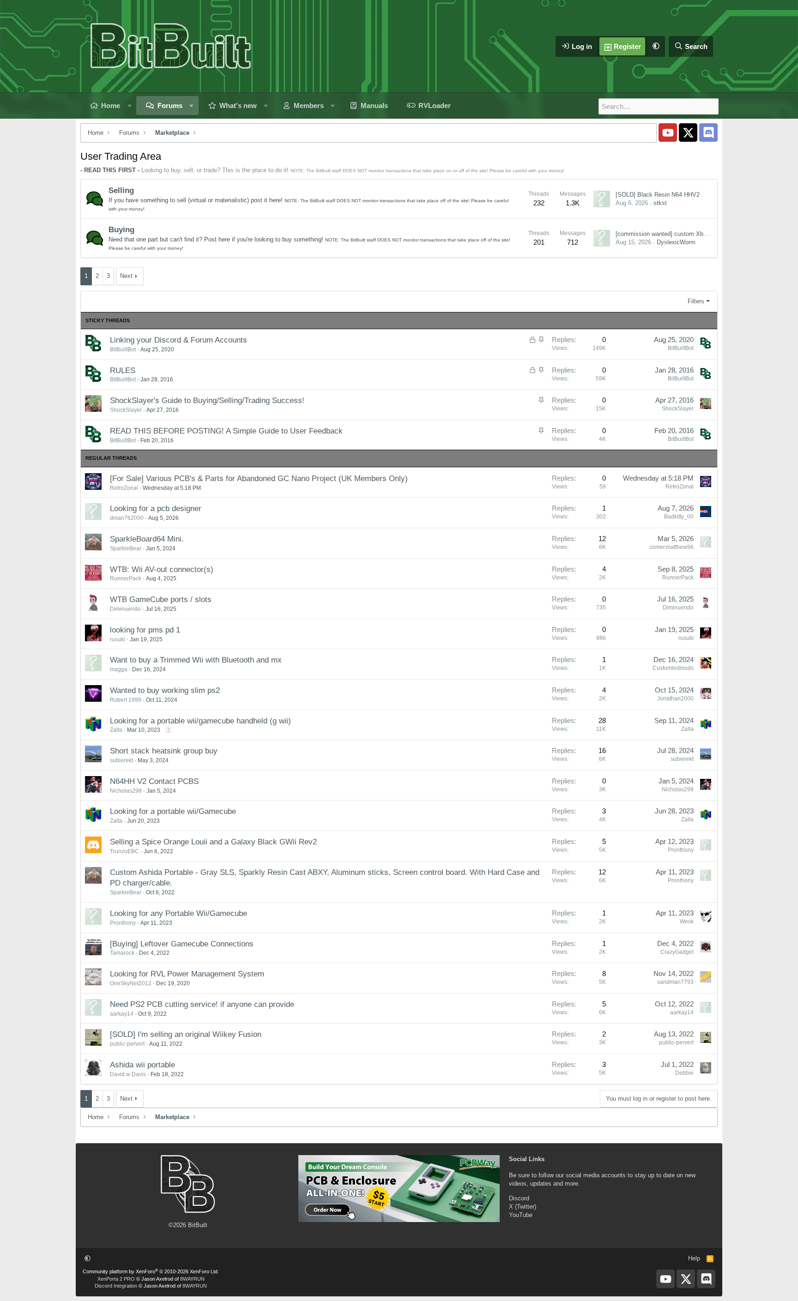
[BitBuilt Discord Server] (708, 132)
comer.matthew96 (671, 547)
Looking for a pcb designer (155, 508)
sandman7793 (675, 982)
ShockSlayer (126, 410)
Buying (121, 229)
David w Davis (128, 1074)
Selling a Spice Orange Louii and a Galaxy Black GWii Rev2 (213, 841)
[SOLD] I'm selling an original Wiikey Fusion (185, 1034)
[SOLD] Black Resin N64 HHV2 (658, 194)
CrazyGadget (677, 952)
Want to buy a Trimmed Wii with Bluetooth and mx (196, 660)
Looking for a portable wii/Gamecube (173, 811)
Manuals (374, 105)
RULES (122, 370)
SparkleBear (125, 548)
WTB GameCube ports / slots (161, 599)
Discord (519, 1198)
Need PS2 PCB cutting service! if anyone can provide (202, 1004)
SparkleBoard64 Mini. (147, 539)
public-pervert (127, 1044)
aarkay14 (121, 1014)
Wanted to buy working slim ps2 (165, 690)
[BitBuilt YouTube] (668, 132)
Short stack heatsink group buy (164, 751)
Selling (121, 190)
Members (309, 105)
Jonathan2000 (675, 698)
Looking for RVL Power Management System (187, 974)
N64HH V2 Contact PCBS (154, 781)
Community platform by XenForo (151, 1271)
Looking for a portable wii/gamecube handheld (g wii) (200, 721)
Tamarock (122, 953)
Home (110, 105)
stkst (660, 202)
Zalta (116, 730)
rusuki (117, 639)
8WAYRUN (192, 1279)
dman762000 (127, 518)
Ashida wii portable (142, 1064)
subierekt (121, 760)
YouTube (520, 1214)
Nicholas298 (126, 791)
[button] (656, 46)
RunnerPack (125, 578)
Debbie (684, 1073)
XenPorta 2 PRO (116, 1279)
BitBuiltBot (123, 349)
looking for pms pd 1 (145, 630)
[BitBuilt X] (688, 132)
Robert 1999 (125, 700)
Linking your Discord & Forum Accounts (178, 340)
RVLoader (434, 105)
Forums (169, 105)
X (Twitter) (522, 1206)
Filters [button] (696, 301)
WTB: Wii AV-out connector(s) (161, 569)
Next (126, 275)
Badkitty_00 (679, 516)
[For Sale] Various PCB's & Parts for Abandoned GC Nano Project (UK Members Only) (259, 478)
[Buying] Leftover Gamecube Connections (182, 944)
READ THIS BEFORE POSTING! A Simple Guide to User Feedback (226, 431)
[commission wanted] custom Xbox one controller (682, 233)
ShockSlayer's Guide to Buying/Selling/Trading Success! (207, 400)
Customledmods (673, 668)
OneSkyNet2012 (130, 983)
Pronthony (681, 850)
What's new (238, 105)
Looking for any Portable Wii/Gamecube (178, 913)
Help (694, 1258)
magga (118, 669)
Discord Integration (116, 1286)
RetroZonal (124, 488)
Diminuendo (125, 609)
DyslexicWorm (676, 242)
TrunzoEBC (124, 851)
